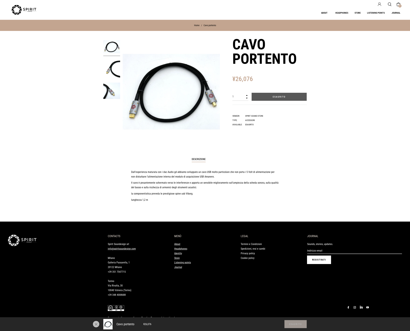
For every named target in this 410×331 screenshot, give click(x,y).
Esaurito (295, 324)
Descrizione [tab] (199, 159)
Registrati (319, 259)
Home (197, 25)
